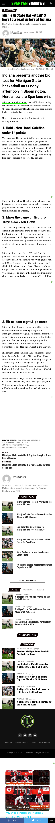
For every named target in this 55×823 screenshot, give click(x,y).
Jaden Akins (8, 443)
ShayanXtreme (34, 754)
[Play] (7, 783)
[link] (9, 790)
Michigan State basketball (14, 102)
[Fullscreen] (31, 783)
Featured (36, 440)
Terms (34, 742)
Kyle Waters (17, 34)
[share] (45, 788)
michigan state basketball (16, 445)
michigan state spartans (15, 447)
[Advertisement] (27, 178)
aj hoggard (24, 440)
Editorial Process (21, 742)
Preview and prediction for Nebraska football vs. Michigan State (27, 789)
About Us (8, 742)
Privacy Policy (44, 742)
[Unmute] (10, 783)
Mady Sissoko (23, 443)
